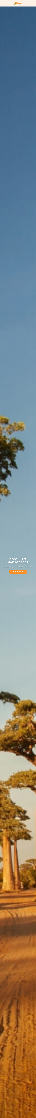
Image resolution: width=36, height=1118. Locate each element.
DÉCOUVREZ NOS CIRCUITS (18, 571)
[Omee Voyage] (18, 3)
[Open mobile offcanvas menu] (2, 3)
